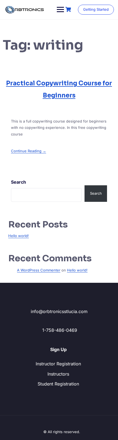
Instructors (58, 374)
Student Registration (58, 384)
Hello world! (18, 235)
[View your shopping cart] (68, 9)
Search (18, 182)
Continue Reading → (28, 151)
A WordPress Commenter (38, 270)
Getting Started (96, 9)
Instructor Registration (58, 363)
